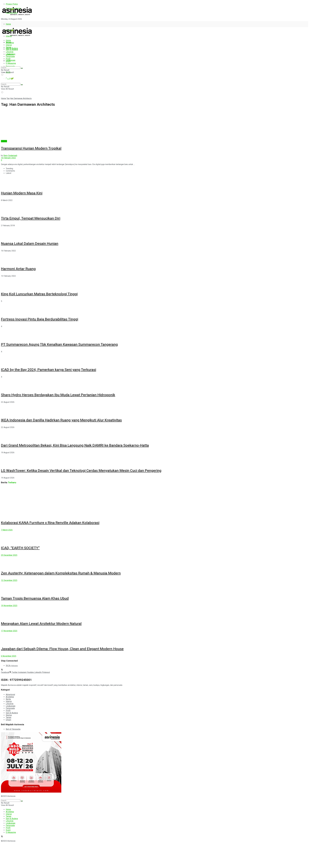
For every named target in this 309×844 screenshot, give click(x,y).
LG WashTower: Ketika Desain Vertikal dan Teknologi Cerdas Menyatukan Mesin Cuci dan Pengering (81, 470)
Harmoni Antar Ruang (18, 269)
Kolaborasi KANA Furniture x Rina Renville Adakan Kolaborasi (50, 523)
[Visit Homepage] (17, 15)
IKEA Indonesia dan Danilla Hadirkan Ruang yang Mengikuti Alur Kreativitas (61, 420)
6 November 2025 (8, 656)
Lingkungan (10, 60)
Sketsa (9, 715)
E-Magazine (11, 63)
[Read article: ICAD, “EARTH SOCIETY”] (154, 536)
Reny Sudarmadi (10, 155)
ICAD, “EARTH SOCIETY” (20, 548)
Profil (8, 59)
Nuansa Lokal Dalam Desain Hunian (29, 243)
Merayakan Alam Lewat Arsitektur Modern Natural (41, 623)
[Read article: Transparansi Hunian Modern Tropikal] (154, 124)
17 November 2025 (9, 631)
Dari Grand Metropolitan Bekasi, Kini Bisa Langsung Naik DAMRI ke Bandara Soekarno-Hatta (75, 445)
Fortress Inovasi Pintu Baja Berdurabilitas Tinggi (39, 319)
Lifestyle (9, 52)
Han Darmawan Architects (21, 98)
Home (8, 24)
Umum (8, 720)
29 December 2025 (9, 555)
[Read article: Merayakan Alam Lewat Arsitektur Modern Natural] (154, 612)
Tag (8, 98)
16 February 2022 (8, 158)
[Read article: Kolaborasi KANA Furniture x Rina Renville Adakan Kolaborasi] (154, 501)
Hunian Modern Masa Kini (21, 193)
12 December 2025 (9, 580)
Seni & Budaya (12, 48)
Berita (8, 699)
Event (8, 61)
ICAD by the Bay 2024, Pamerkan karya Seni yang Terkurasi (48, 370)
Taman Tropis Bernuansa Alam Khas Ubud (35, 598)
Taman (8, 47)
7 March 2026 (7, 530)
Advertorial (10, 694)
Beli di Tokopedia (13, 729)
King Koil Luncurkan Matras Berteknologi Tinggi (39, 294)
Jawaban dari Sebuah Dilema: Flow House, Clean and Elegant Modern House (62, 649)
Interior (9, 45)
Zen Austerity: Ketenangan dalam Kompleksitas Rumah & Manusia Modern (61, 573)
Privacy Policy (12, 4)
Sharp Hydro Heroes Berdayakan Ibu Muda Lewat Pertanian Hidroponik (58, 395)
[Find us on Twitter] (2, 23)
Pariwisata (10, 56)
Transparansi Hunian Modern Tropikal (31, 148)
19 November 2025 (9, 605)
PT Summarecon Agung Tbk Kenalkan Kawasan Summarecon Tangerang (59, 344)
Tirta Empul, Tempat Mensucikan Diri (30, 218)
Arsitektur (10, 43)
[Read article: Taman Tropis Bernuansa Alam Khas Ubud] (154, 586)
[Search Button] (22, 68)
